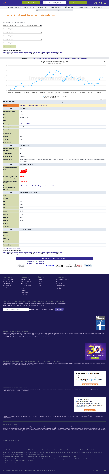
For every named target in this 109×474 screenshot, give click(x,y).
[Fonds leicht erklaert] (90, 378)
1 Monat (38, 58)
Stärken (40, 279)
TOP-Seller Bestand (26, 281)
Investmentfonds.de (13, 249)
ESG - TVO (59, 288)
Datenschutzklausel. (47, 309)
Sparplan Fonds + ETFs (9, 283)
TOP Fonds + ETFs (8, 281)
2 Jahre (62, 58)
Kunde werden (78, 3)
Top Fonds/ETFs (31, 3)
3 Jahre (67, 58)
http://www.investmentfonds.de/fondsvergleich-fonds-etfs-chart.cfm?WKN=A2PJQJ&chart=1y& (32, 52)
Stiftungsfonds (24, 294)
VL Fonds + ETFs (25, 287)
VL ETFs (23, 288)
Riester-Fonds (24, 292)
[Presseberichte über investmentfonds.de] (101, 323)
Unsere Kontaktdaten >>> (11, 440)
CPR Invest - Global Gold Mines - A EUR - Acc (33, 105)
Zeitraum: (25, 58)
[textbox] (22, 29)
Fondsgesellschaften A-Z (9, 287)
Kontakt (40, 285)
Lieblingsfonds (24, 283)
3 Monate (44, 58)
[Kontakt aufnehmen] (104, 2)
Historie (40, 281)
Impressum (41, 287)
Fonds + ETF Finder (8, 279)
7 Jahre (78, 58)
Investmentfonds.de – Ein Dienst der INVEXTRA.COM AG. (24, 470)
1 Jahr (57, 58)
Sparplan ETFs (7, 285)
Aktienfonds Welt (25, 124)
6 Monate (51, 58)
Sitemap (58, 287)
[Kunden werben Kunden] (96, 2)
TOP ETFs (23, 290)
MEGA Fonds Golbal (26, 285)
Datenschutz (59, 283)
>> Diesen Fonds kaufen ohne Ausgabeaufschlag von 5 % (37, 186)
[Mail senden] (100, 2)
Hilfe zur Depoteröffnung (62, 279)
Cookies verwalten (60, 285)
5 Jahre (73, 58)
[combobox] (22, 25)
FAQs (57, 281)
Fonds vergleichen (9, 47)
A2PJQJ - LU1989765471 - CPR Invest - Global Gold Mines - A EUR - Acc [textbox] (21, 25)
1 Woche (32, 58)
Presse (40, 283)
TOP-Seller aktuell (25, 279)
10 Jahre (84, 58)
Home (37, 10)
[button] (62, 102)
